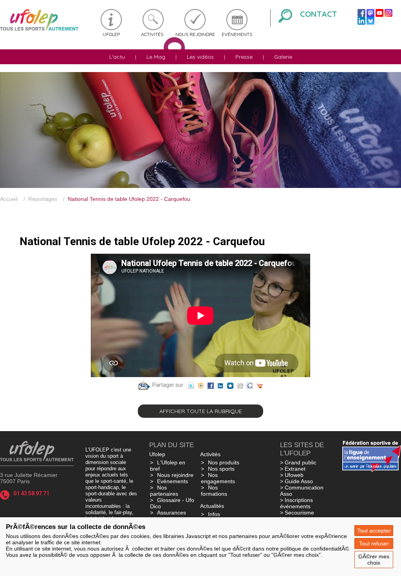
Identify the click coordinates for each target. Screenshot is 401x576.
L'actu (117, 56)
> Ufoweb (291, 475)
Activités (152, 34)
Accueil (9, 199)
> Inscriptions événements (296, 503)
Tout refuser (374, 543)
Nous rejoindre (195, 34)
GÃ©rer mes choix (373, 559)
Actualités (212, 506)
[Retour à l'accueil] (39, 28)
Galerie (283, 56)
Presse (244, 56)
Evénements (237, 34)
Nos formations (214, 490)
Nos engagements (218, 478)
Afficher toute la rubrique (200, 411)
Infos (214, 514)
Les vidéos (200, 56)
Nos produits (223, 462)
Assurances (171, 512)
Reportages (42, 199)
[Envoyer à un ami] (144, 385)
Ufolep (111, 34)
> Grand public (298, 462)
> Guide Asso (296, 481)
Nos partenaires (164, 490)
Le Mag (155, 56)
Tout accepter (374, 530)
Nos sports (221, 469)
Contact (318, 14)
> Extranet (292, 469)
